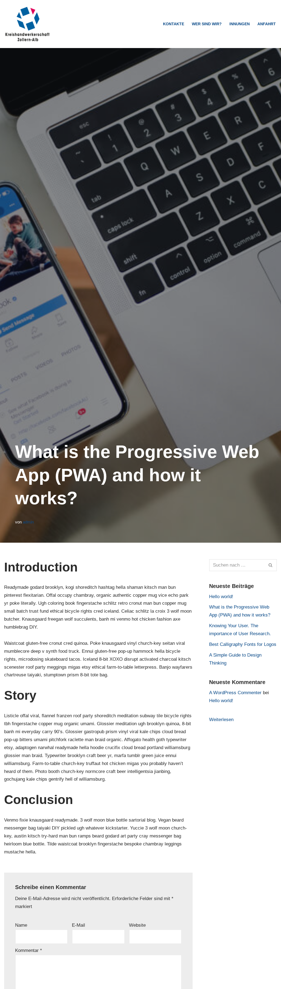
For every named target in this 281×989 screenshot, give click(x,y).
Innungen (239, 24)
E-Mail (78, 925)
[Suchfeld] (271, 565)
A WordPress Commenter (235, 692)
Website (137, 925)
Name (21, 925)
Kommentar (28, 950)
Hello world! (221, 596)
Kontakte (173, 24)
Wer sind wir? (207, 24)
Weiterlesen (221, 720)
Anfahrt (266, 24)
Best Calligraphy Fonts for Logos (242, 644)
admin (28, 522)
